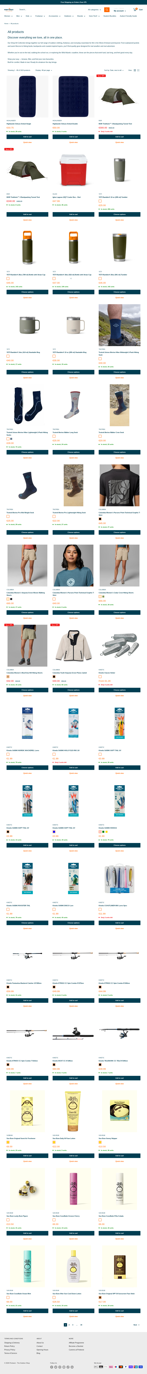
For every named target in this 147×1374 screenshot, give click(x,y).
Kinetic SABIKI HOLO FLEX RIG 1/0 (66, 750)
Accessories (53, 16)
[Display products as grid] (135, 70)
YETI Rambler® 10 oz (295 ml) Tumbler (113, 197)
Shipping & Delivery (12, 1343)
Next (135, 1325)
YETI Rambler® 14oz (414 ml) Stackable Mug (23, 352)
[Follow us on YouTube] (63, 1367)
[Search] (107, 9)
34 (81, 1325)
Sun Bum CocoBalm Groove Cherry (66, 1216)
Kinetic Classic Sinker (107, 673)
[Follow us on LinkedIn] (72, 1367)
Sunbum (10, 1135)
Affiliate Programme (76, 1343)
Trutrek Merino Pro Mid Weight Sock (20, 513)
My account (119, 11)
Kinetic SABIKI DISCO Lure (63, 905)
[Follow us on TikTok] (68, 1367)
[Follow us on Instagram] (59, 1367)
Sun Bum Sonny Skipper (108, 1138)
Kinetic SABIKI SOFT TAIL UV (110, 750)
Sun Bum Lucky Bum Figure (17, 1216)
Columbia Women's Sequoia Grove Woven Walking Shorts (26, 594)
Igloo (55, 194)
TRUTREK (102, 349)
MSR (100, 120)
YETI (100, 194)
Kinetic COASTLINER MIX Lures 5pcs (113, 905)
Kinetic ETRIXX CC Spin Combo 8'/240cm (114, 983)
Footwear (39, 16)
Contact (40, 1346)
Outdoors (67, 16)
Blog (38, 1353)
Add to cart (27, 137)
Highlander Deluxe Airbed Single (19, 124)
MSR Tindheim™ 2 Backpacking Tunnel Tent (23, 197)
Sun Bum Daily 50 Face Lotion (64, 1138)
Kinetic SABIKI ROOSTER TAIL (18, 905)
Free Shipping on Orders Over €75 (73, 2)
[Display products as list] (138, 70)
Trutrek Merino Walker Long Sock (65, 432)
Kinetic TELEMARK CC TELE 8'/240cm (113, 1061)
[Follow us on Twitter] (55, 1367)
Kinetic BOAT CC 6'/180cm (63, 1061)
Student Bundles (109, 16)
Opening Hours (42, 1350)
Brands (80, 16)
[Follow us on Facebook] (51, 1367)
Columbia (102, 509)
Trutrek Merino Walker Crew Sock (111, 432)
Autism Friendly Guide (128, 16)
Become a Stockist (76, 1346)
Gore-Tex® (93, 16)
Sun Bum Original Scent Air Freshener (21, 1138)
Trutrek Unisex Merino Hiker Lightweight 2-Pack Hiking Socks (27, 433)
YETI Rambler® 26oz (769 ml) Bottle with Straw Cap (26, 275)
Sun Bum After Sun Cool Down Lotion (67, 1294)
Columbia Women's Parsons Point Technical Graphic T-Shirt (119, 514)
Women (7, 16)
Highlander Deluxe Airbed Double (65, 124)
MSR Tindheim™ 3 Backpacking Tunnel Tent (115, 124)
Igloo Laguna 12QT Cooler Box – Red (66, 197)
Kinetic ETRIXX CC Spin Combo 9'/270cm (68, 983)
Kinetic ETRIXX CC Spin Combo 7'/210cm (22, 1061)
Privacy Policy (9, 1350)
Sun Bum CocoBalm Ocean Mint (19, 1294)
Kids (27, 16)
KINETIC (101, 670)
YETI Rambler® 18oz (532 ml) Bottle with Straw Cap (72, 275)
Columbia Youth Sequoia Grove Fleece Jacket (70, 673)
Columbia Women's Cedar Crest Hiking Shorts (116, 593)
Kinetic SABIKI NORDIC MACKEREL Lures (23, 750)
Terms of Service (10, 1353)
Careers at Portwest (76, 1350)
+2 (71, 278)
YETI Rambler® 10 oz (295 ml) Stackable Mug (69, 352)
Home (6, 23)
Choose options (120, 214)
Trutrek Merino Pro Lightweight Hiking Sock (69, 513)
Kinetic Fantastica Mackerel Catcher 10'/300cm (24, 983)
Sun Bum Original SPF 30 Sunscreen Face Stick (117, 1294)
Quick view (27, 142)
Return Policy (9, 1346)
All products (15, 23)
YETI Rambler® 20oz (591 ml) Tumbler (113, 275)
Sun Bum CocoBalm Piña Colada (111, 1216)
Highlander (11, 120)
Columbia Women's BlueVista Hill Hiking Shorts (25, 673)
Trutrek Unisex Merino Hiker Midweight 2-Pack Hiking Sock (119, 353)
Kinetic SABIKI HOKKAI (108, 828)
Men (18, 16)
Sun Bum (56, 1135)
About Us (40, 1343)
